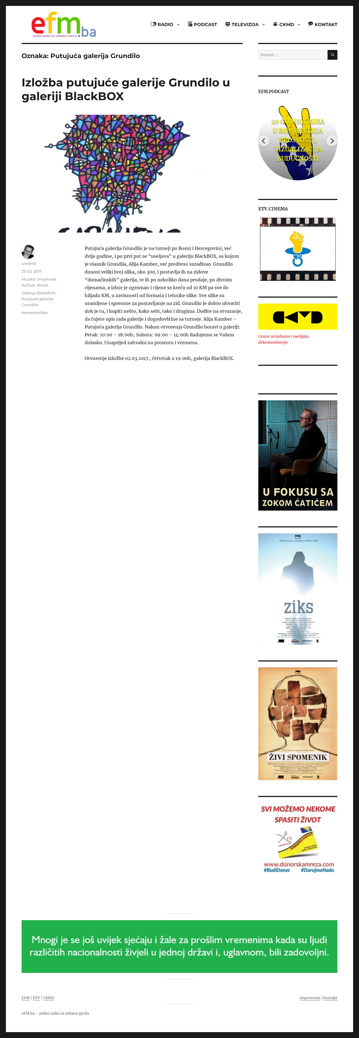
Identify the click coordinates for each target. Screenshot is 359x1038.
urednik (29, 263)
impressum (310, 998)
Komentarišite (35, 312)
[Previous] (264, 140)
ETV (36, 998)
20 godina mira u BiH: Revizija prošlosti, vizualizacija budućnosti (298, 140)
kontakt (330, 998)
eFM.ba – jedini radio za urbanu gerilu (55, 1013)
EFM (26, 998)
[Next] (331, 140)
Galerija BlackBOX (39, 293)
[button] (262, 249)
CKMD (48, 998)
